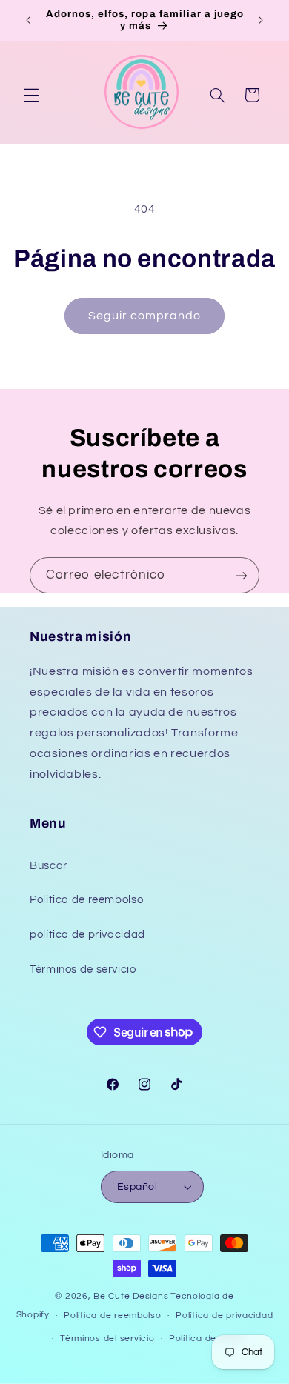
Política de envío (206, 1338)
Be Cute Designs (130, 1296)
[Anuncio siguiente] (261, 20)
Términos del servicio (107, 1338)
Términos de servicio (83, 969)
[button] (31, 95)
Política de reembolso (112, 1315)
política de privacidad (87, 934)
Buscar (48, 865)
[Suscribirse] (242, 575)
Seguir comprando (145, 316)
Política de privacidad (224, 1315)
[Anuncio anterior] (28, 20)
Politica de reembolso (86, 899)
